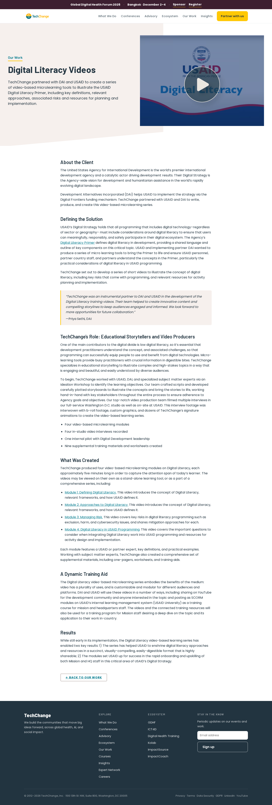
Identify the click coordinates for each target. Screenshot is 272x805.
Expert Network (109, 770)
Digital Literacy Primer (77, 242)
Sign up (208, 747)
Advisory (151, 16)
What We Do (107, 16)
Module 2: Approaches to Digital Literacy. (96, 504)
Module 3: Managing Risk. (84, 517)
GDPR (219, 796)
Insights (207, 16)
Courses (105, 756)
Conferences (130, 16)
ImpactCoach (158, 756)
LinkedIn (229, 796)
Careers (104, 777)
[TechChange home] (37, 16)
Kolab (152, 743)
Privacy (180, 796)
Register (195, 4)
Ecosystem (170, 16)
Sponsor (179, 4)
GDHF (152, 722)
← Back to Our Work (84, 677)
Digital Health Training (163, 736)
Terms (191, 796)
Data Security (205, 796)
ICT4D (152, 729)
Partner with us (232, 16)
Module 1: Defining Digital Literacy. (90, 492)
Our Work (189, 16)
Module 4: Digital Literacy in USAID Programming (102, 529)
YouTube (242, 796)
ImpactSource (158, 750)
